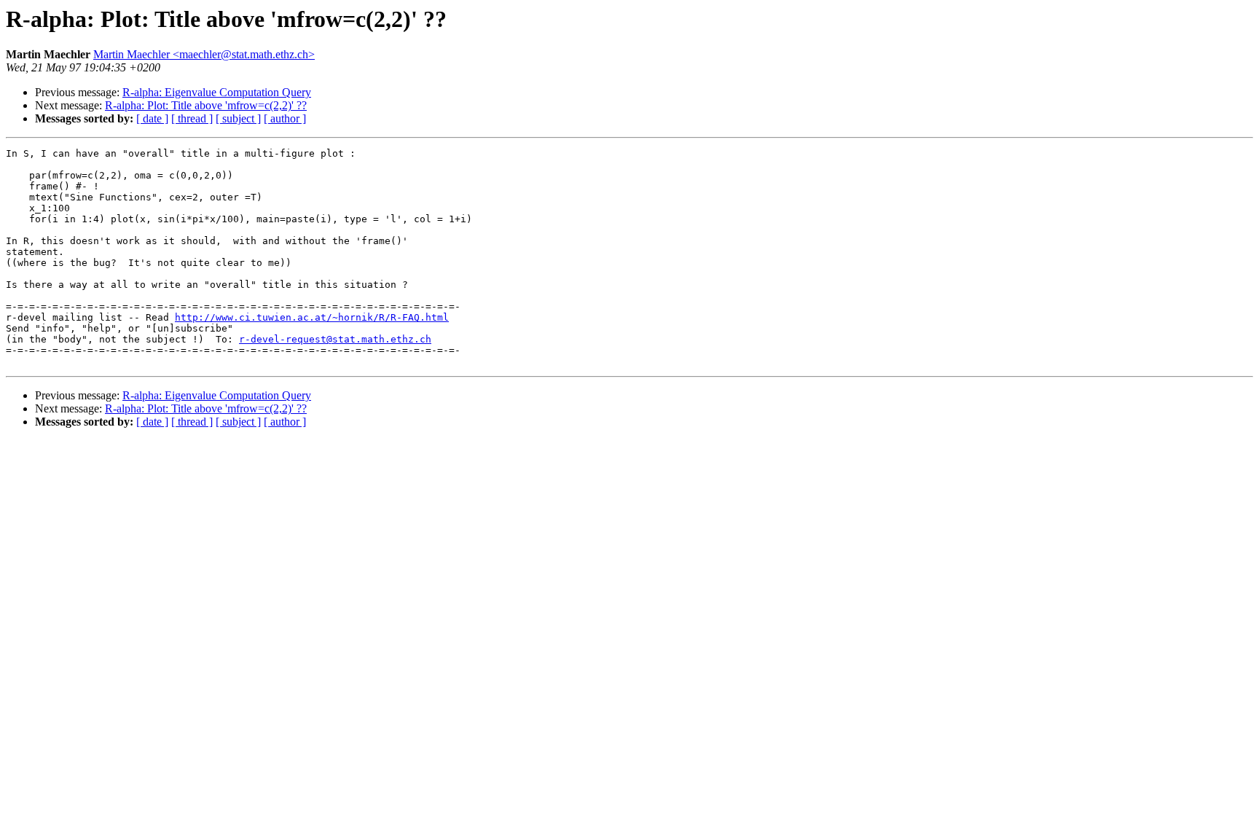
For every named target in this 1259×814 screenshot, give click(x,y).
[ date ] (152, 118)
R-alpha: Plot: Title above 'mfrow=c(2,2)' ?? (206, 105)
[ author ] (285, 118)
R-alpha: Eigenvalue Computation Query (216, 92)
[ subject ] (238, 118)
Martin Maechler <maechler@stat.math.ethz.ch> (204, 54)
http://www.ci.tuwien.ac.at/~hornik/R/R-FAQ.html (312, 317)
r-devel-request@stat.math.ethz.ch (335, 339)
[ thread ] (192, 118)
